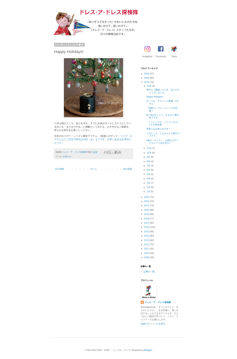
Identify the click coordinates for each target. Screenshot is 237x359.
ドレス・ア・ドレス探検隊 (157, 302)
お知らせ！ (68, 156)
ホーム (93, 169)
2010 (147, 253)
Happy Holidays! (154, 96)
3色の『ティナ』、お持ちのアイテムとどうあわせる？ (162, 141)
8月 (149, 161)
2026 (147, 73)
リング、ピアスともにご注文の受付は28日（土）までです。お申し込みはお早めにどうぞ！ (93, 139)
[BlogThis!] (109, 152)
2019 (147, 214)
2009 (147, 257)
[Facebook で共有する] (116, 152)
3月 (149, 183)
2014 (147, 236)
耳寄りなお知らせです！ (158, 129)
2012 (147, 244)
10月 (149, 152)
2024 (147, 82)
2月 (149, 187)
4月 (149, 178)
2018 (147, 218)
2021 (147, 205)
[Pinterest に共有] (119, 152)
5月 (149, 174)
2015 (147, 231)
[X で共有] (112, 152)
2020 (147, 210)
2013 (147, 240)
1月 (149, 191)
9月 (149, 157)
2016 (147, 227)
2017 (147, 223)
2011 (147, 248)
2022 (147, 201)
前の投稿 (127, 169)
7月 (149, 165)
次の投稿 (59, 169)
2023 (147, 197)
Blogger (148, 350)
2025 (147, 78)
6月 (149, 170)
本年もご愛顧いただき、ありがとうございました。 (163, 91)
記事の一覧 (149, 271)
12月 (149, 86)
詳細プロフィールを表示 (153, 323)
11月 (149, 148)
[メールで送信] (105, 152)
